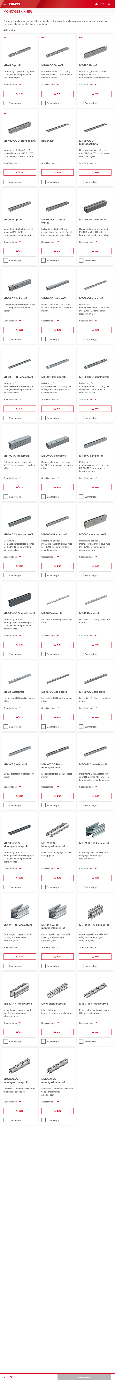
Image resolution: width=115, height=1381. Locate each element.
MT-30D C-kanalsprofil (54, 534)
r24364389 (47, 140)
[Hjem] (14, 3)
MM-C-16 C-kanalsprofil (93, 1003)
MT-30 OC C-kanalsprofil (18, 376)
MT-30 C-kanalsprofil (91, 298)
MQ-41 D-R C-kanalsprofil (94, 924)
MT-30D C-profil (13, 219)
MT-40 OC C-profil (52, 65)
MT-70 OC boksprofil (53, 298)
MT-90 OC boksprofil (53, 455)
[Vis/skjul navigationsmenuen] (5, 4)
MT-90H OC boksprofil (92, 219)
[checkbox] (20, 103)
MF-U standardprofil (53, 1003)
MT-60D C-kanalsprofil (92, 534)
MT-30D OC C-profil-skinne (53, 221)
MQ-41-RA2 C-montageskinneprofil (53, 926)
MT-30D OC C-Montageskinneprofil (16, 844)
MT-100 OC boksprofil (17, 455)
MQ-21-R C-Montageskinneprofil (53, 844)
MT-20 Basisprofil (14, 691)
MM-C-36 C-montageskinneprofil (53, 1081)
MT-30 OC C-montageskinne (88, 142)
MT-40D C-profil (88, 65)
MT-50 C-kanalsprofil (53, 376)
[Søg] (109, 4)
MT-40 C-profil (12, 65)
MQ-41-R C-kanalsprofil (18, 924)
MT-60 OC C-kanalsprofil (18, 534)
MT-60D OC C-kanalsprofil (19, 613)
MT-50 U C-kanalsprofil (93, 764)
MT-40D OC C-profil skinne (20, 140)
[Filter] (11, 1377)
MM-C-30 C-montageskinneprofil (16, 1081)
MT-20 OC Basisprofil (92, 691)
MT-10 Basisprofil (51, 613)
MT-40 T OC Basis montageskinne (52, 766)
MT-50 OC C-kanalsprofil (94, 376)
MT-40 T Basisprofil (15, 764)
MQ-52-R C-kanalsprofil (18, 1003)
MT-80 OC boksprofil (16, 298)
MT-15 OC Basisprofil (54, 691)
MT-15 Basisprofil (89, 613)
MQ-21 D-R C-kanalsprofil (94, 843)
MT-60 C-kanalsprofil (91, 455)
